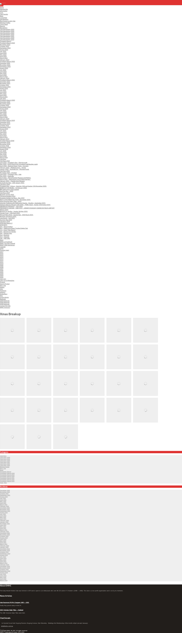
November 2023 (5, 44)
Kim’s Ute (3, 285)
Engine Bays (3, 294)
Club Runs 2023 (5, 465)
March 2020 (4, 117)
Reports (2, 26)
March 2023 (4, 58)
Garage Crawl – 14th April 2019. (10, 213)
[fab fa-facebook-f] (0, 2)
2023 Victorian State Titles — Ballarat (11, 610)
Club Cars (3, 279)
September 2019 (5, 127)
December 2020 (5, 102)
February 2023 (4, 60)
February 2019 (4, 139)
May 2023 (3, 55)
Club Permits (4, 14)
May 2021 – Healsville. (7, 176)
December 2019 (5, 122)
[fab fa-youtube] (4, 2)
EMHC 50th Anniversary (7, 245)
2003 (1, 275)
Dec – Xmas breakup (6, 226)
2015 (1, 255)
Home (2, 7)
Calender (3, 247)
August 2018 (4, 149)
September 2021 (5, 87)
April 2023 (3, 56)
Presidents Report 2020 (7, 100)
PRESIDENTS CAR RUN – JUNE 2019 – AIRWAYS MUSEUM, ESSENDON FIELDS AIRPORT (27, 208)
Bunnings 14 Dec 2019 (7, 194)
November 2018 (5, 144)
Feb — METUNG (5, 238)
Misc (1, 296)
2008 (1, 267)
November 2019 (5, 124)
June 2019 (3, 132)
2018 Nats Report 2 (6, 223)
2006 (1, 270)
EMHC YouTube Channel (7, 243)
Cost (1, 12)
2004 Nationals (4, 301)
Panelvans (3, 290)
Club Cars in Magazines (7, 280)
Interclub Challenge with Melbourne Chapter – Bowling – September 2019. (23, 203)
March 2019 (4, 137)
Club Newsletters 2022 (7, 34)
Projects (2, 282)
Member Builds (4, 467)
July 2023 (3, 51)
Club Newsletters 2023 (7, 33)
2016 (1, 253)
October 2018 (4, 146)
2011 (1, 262)
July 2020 (3, 110)
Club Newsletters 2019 (7, 39)
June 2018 (3, 152)
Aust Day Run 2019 (6, 220)
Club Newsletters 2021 (7, 36)
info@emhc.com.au (8, 1)
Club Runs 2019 (5, 193)
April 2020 (3, 115)
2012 (1, 260)
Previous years (4, 250)
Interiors (2, 292)
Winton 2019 (4, 210)
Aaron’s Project (4, 284)
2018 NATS (3, 225)
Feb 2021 (3, 98)
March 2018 (4, 157)
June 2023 (3, 53)
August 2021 (4, 88)
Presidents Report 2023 (7, 43)
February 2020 (4, 119)
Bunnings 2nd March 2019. (8, 216)
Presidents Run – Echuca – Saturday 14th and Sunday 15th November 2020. (23, 186)
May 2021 (3, 93)
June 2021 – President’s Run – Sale (10, 174)
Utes (1, 289)
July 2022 (3, 70)
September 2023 (5, 48)
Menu (1, 6)
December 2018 (5, 142)
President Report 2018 (7, 141)
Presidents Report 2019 (7, 120)
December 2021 (5, 82)
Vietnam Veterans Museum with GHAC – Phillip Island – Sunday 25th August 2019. (25, 205)
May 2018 (3, 154)
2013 (1, 258)
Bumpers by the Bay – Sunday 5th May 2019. (14, 211)
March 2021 (4, 97)
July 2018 (3, 151)
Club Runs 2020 (5, 184)
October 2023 (4, 46)
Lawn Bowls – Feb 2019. (7, 218)
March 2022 (4, 77)
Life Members (4, 19)
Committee (3, 18)
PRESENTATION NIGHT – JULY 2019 (11, 206)
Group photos (4, 297)
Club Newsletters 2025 (7, 29)
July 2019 (3, 130)
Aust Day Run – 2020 (6, 191)
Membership (4, 9)
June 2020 (3, 112)
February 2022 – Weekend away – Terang (13, 167)
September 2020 (5, 107)
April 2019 (3, 135)
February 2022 (4, 78)
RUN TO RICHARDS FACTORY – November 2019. (15, 200)
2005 (1, 272)
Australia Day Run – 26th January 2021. (12, 183)
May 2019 (3, 134)
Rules (1, 16)
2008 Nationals (4, 304)
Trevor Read (4, 24)
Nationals (3, 299)
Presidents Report (5, 41)
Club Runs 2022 (5, 161)
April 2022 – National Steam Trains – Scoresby (14, 166)
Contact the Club (5, 306)
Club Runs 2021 (5, 171)
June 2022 (3, 71)
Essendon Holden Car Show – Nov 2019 (12, 198)
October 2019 (4, 125)
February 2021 (4, 531)
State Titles (3, 483)
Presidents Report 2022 (7, 61)
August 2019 (4, 129)
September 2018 (5, 147)
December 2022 (5, 63)
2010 (1, 264)
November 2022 (5, 65)
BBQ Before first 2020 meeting (9, 189)
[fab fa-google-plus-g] (3, 2)
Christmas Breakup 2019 (7, 196)
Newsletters (3, 28)
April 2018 (3, 156)
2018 (1, 248)
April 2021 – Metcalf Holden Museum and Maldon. (15, 178)
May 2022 (3, 73)
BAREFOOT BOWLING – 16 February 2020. (13, 188)
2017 (1, 252)
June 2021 (3, 92)
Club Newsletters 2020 (7, 38)
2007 (1, 269)
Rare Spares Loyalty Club (7, 21)
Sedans (2, 287)
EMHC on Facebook (6, 242)
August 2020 (4, 109)
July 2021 (3, 90)
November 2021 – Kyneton (8, 173)
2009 (1, 265)
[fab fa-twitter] (2, 2)
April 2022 (3, 75)
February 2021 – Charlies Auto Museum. (12, 181)
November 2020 (5, 103)
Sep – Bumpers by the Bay (8, 232)
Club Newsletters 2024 (7, 31)
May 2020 (3, 114)
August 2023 (4, 50)
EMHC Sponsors (5, 307)
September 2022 (5, 66)
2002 (1, 277)
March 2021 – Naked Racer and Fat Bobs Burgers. (15, 179)
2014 (1, 257)
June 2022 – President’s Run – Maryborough (13, 162)
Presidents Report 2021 (7, 80)
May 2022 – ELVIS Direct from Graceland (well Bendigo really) (19, 164)
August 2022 (4, 68)
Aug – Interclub (4, 237)
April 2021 (3, 95)
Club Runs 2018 (5, 221)
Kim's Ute (3, 468)
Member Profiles (5, 23)
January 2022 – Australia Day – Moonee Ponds (14, 169)
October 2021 (4, 85)
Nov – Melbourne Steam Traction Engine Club (14, 228)
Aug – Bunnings (4, 235)
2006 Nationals (4, 302)
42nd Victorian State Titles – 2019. (11, 201)
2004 (1, 274)
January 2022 (4, 522)
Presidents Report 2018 (7, 473)
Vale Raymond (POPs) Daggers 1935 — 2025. (14, 602)
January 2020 (4, 547)
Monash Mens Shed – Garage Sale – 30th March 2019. (16, 215)
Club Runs (3, 159)
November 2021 (5, 83)
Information (3, 11)
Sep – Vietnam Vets (6, 233)
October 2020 (4, 105)
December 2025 (5, 490)
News (1, 240)
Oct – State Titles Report (7, 230)
